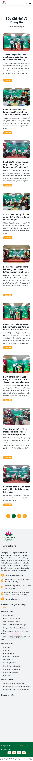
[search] (25, 3)
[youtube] (24, 752)
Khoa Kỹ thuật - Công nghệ (11, 666)
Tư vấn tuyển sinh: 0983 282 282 (16, 575)
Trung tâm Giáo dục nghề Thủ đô (13, 683)
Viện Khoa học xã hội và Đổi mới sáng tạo (16, 689)
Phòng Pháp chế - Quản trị (11, 622)
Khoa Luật (6, 647)
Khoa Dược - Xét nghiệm (11, 656)
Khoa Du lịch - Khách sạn (11, 663)
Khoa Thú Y (6, 650)
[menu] (30, 2)
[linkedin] (14, 752)
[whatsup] (19, 752)
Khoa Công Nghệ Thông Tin (11, 669)
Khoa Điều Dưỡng (8, 660)
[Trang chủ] (4, 2)
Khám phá (8, 80)
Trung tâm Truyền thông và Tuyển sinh (15, 628)
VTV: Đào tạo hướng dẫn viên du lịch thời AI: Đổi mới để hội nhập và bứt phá (16, 217)
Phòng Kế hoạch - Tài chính (11, 618)
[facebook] (9, 752)
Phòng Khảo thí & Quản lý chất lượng (14, 625)
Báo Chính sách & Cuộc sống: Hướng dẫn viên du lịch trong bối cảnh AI (16, 489)
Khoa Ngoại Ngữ (8, 653)
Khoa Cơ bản (7, 675)
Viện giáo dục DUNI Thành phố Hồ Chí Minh (17, 686)
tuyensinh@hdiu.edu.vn (13, 599)
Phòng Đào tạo (8, 615)
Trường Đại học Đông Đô (19, 746)
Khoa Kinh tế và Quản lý (10, 672)
